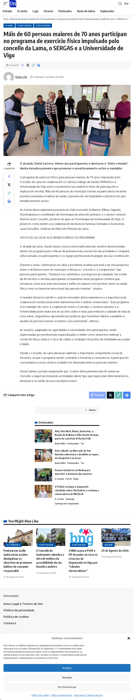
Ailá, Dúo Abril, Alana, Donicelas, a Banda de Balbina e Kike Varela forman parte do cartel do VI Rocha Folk (76, 435)
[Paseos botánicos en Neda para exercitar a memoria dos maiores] (43, 474)
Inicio (5, 19)
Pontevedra (24, 26)
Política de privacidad (61, 695)
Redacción (21, 76)
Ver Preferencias (67, 687)
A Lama (9, 26)
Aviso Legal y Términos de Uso (88, 695)
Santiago (70, 499)
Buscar (92, 410)
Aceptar (67, 667)
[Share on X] (27, 65)
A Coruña (59, 478)
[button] (129, 638)
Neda (76, 478)
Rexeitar (67, 677)
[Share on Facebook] (22, 65)
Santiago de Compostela (67, 503)
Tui (82, 443)
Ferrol (69, 478)
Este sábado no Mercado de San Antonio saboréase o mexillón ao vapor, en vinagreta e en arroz (77, 454)
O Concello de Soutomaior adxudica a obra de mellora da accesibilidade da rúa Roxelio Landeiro (50, 559)
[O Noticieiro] (12, 3)
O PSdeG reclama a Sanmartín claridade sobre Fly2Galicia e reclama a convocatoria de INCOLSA (77, 490)
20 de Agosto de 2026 (115, 550)
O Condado (13, 545)
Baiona (109, 545)
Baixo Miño (60, 443)
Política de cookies (40, 695)
